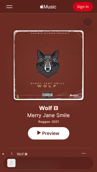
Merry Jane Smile (48, 115)
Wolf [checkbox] (20, 154)
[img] (48, 6)
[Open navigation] (9, 6)
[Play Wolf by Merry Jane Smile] (11, 154)
